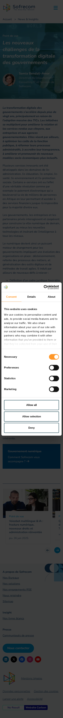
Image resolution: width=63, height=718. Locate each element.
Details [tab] (31, 296)
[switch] (54, 367)
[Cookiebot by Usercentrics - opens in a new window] (44, 287)
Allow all (31, 404)
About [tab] (51, 296)
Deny (31, 427)
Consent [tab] (11, 296)
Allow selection (31, 416)
